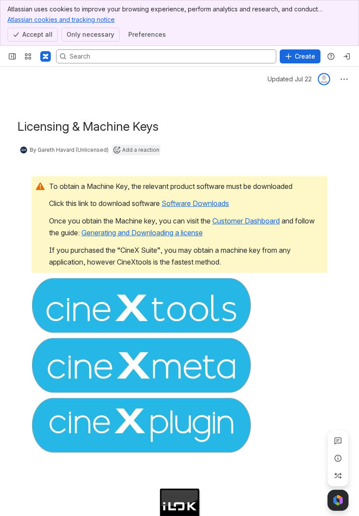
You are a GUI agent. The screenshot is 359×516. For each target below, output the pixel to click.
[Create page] (338, 476)
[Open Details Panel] (338, 458)
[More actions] (344, 79)
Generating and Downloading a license (142, 232)
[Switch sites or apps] (28, 56)
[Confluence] (46, 56)
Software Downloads (195, 203)
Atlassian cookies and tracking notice (61, 19)
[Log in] (347, 56)
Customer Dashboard (246, 220)
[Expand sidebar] (12, 56)
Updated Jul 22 (289, 79)
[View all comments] (338, 441)
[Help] (331, 56)
